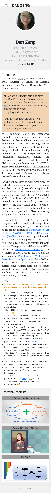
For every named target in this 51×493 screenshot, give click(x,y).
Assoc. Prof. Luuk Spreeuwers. (18, 259)
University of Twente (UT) (29, 249)
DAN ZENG (21, 5)
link (24, 379)
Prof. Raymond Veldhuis (31, 256)
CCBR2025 (32, 341)
